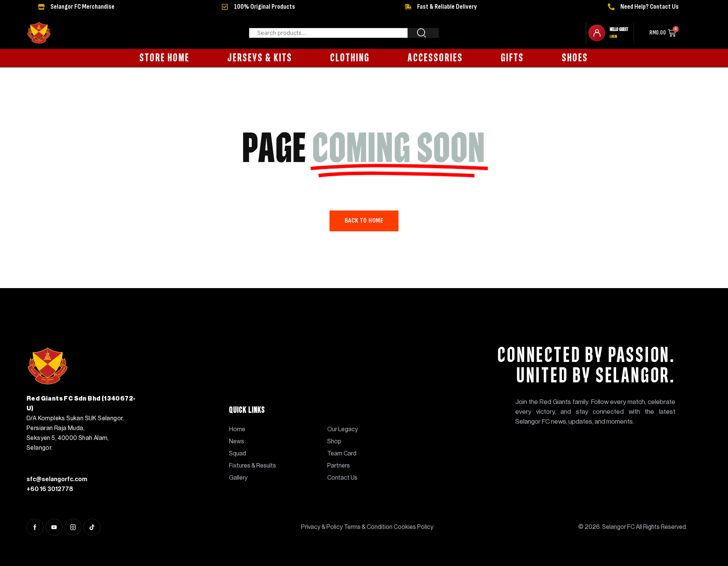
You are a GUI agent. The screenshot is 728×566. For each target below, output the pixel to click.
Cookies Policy (413, 527)
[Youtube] (54, 527)
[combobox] (328, 33)
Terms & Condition (368, 527)
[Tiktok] (91, 527)
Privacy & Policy (322, 527)
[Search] (423, 33)
